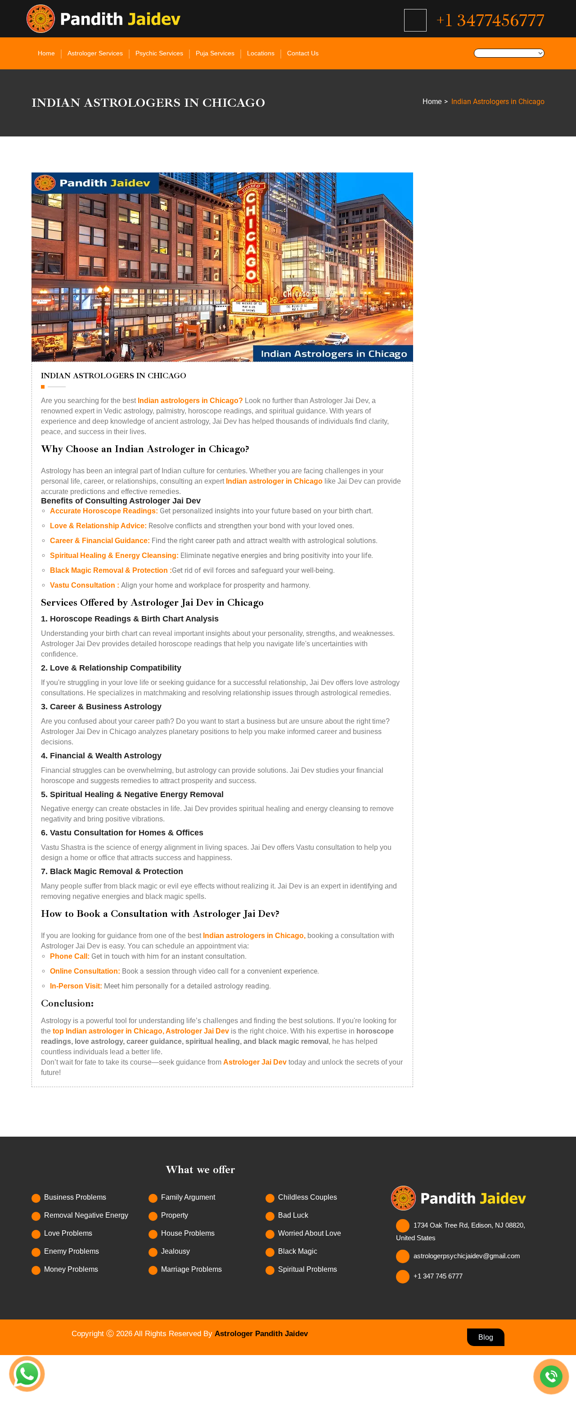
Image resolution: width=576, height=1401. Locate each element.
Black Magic (297, 1251)
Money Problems (71, 1269)
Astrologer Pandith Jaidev (261, 1333)
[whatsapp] (27, 1373)
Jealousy (175, 1251)
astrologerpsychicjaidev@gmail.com (467, 1256)
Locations (260, 53)
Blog (485, 1337)
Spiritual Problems (307, 1269)
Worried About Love (309, 1233)
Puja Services (215, 53)
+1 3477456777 (490, 20)
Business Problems (75, 1197)
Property (174, 1215)
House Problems (188, 1233)
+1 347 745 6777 (438, 1276)
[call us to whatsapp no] (551, 1376)
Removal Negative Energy (86, 1215)
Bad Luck (293, 1215)
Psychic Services (159, 53)
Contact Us (303, 53)
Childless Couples (307, 1197)
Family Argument (188, 1197)
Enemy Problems (71, 1251)
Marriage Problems (191, 1269)
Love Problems (68, 1233)
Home (46, 53)
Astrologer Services (95, 53)
